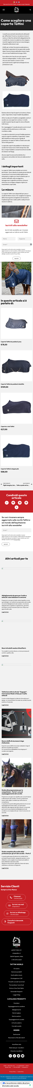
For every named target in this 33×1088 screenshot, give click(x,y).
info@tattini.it (16, 953)
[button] (5, 10)
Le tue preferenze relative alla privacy (17, 1083)
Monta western (16, 1016)
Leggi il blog (16, 995)
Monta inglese (16, 1013)
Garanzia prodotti (16, 972)
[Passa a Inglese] (16, 2)
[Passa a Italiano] (14, 2)
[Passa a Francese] (19, 2)
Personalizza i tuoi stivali (16, 985)
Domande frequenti (16, 991)
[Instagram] (10, 1055)
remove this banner (21, 1078)
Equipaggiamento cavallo (16, 1019)
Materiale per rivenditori (16, 1048)
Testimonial (16, 1034)
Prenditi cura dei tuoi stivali (16, 982)
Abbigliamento (16, 1010)
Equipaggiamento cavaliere (16, 1006)
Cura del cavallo (16, 1026)
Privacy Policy (12, 1071)
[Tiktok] (14, 1055)
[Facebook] (18, 1055)
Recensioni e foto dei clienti (16, 1037)
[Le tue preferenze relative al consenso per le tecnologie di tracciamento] (30, 1085)
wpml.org (14, 1076)
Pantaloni (16, 1003)
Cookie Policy (21, 1071)
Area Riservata (16, 1044)
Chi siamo (16, 968)
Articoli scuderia (16, 1023)
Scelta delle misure (16, 975)
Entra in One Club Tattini (16, 988)
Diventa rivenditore (16, 1051)
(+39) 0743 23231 (16, 960)
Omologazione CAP (16, 978)
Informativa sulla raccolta (10, 1086)
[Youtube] (22, 1055)
